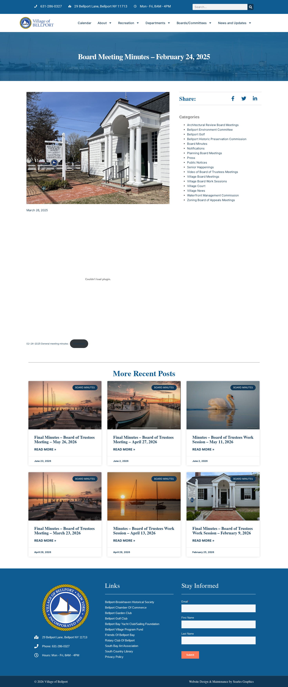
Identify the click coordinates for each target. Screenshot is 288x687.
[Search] (250, 7)
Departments (155, 23)
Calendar (84, 23)
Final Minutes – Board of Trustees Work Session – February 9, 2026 (222, 530)
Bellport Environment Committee (210, 129)
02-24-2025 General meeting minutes (47, 343)
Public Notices (197, 162)
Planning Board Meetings (204, 153)
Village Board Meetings (203, 176)
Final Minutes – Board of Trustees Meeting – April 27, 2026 (143, 439)
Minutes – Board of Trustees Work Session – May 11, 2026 (223, 439)
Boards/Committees (192, 23)
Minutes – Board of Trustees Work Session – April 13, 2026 (143, 530)
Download (79, 343)
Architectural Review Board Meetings (213, 125)
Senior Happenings (200, 167)
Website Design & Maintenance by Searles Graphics (221, 681)
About (102, 23)
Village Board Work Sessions (207, 181)
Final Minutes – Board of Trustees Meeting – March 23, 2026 (64, 530)
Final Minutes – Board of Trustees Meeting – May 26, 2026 (64, 439)
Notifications (196, 148)
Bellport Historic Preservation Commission (216, 139)
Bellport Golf (196, 134)
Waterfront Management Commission (213, 195)
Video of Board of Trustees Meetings (212, 172)
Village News (196, 190)
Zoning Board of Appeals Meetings (211, 200)
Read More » (45, 449)
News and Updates (232, 23)
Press (191, 158)
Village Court (196, 186)
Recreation (126, 23)
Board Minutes (197, 144)
